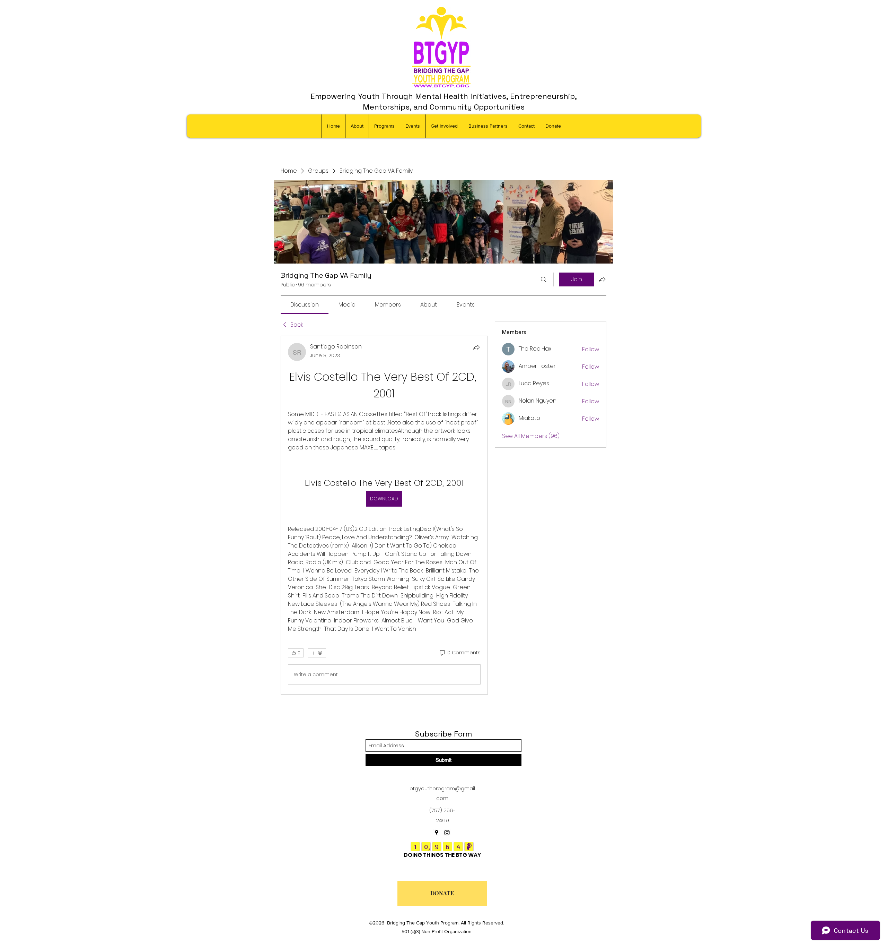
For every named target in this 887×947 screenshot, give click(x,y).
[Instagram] (447, 832)
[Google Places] (436, 832)
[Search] (543, 279)
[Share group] (602, 279)
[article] (384, 515)
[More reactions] (317, 652)
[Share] (476, 347)
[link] (304, 305)
